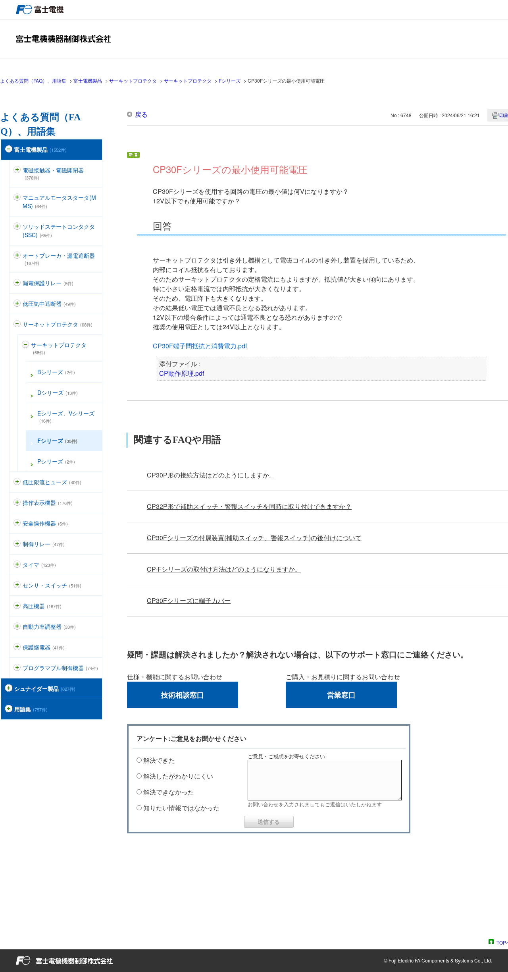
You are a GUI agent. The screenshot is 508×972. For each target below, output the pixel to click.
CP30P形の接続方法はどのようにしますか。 (211, 474)
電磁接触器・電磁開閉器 (53, 173)
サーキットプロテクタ (133, 80)
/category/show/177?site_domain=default (17, 255)
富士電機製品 (87, 80)
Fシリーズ (230, 80)
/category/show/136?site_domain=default (17, 170)
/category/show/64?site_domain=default (25, 345)
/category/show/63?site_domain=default (17, 324)
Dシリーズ (57, 392)
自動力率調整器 (49, 626)
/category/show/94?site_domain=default (17, 626)
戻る (141, 114)
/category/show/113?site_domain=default (17, 482)
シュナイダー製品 (44, 688)
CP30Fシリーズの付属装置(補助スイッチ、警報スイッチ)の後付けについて (254, 537)
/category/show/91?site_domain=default (17, 523)
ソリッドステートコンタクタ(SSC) (59, 230)
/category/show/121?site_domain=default (17, 647)
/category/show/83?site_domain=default (17, 564)
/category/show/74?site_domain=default (17, 226)
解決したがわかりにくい (178, 776)
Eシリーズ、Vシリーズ (65, 416)
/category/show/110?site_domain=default (17, 304)
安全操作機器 (45, 523)
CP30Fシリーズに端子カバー (189, 600)
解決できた (159, 760)
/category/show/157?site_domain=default (17, 503)
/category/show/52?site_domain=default (17, 585)
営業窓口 (341, 695)
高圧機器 (42, 606)
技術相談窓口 (182, 695)
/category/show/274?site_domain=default (8, 709)
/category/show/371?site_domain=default (8, 688)
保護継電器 (44, 647)
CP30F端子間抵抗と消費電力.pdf (200, 345)
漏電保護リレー (48, 283)
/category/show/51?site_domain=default (8, 149)
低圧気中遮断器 (49, 303)
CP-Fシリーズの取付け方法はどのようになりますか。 (224, 569)
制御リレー (44, 544)
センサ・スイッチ (52, 585)
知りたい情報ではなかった (181, 807)
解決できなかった (168, 791)
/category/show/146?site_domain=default (17, 606)
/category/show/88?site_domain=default (17, 197)
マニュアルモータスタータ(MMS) (59, 201)
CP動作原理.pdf (181, 373)
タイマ (39, 564)
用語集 (31, 709)
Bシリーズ (56, 372)
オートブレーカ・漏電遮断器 (59, 258)
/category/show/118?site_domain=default (17, 283)
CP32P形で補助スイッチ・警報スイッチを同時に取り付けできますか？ (249, 506)
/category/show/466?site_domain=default (17, 668)
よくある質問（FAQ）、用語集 (33, 80)
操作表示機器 (48, 502)
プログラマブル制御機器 (60, 668)
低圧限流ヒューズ (52, 482)
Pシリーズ (56, 461)
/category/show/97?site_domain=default (17, 544)
